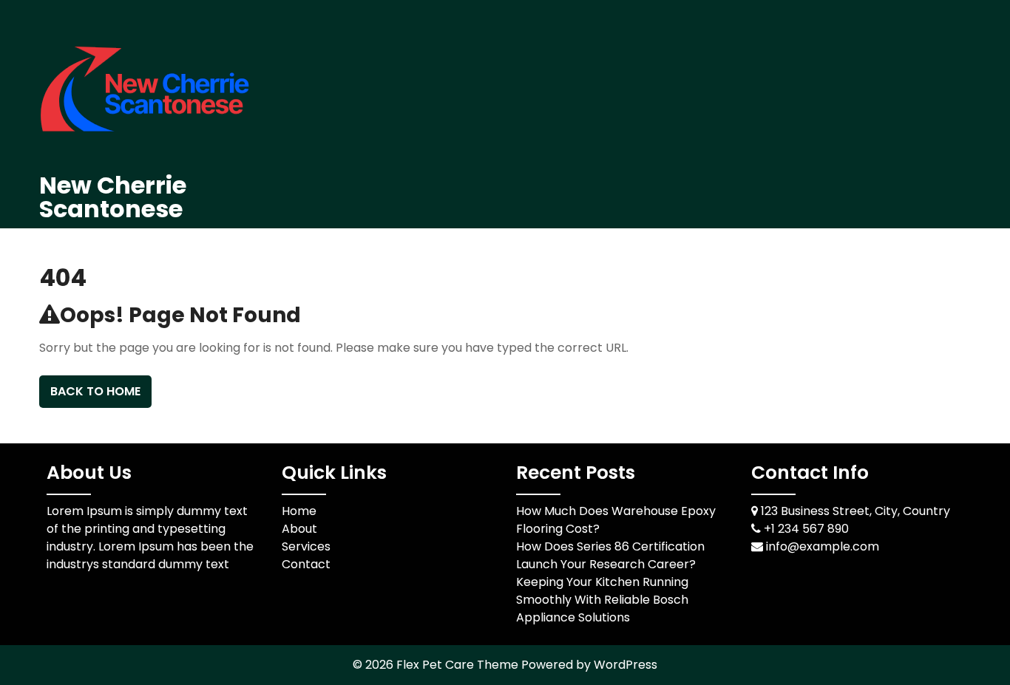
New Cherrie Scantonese (112, 196)
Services (306, 546)
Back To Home (95, 391)
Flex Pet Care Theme (458, 664)
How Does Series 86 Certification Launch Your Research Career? (610, 555)
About (299, 528)
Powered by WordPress (589, 664)
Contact (306, 564)
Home (299, 510)
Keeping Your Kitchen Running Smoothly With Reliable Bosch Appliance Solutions (602, 599)
